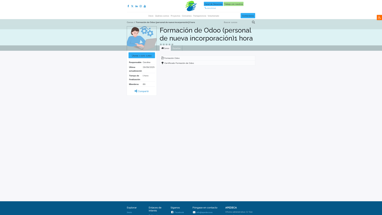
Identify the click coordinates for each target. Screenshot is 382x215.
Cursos (130, 22)
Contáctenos (248, 15)
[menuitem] (151, 15)
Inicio (129, 212)
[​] (128, 6)
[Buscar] (253, 22)
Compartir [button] (143, 91)
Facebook (179, 212)
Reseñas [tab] (177, 48)
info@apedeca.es (204, 212)
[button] (142, 55)
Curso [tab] (166, 48)
